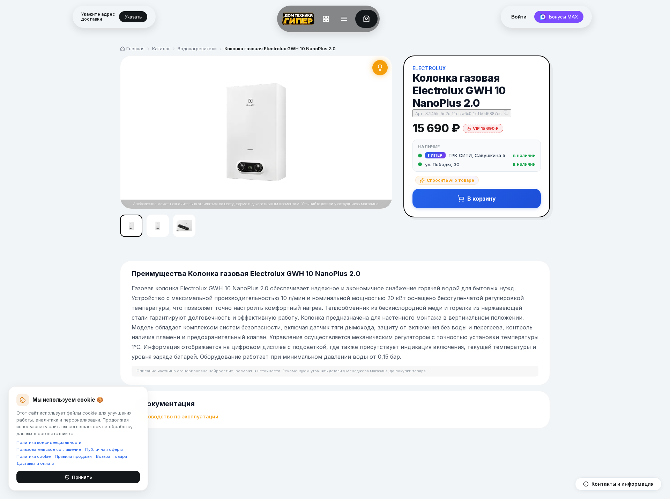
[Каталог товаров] (326, 18)
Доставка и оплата (35, 463)
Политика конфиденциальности (48, 442)
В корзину (481, 198)
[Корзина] (366, 19)
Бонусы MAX (563, 17)
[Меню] (344, 18)
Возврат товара (111, 456)
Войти (519, 17)
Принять (82, 477)
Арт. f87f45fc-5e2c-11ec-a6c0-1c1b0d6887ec (458, 113)
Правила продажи (73, 456)
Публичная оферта (104, 449)
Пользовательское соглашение (48, 449)
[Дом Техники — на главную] (297, 19)
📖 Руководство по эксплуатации (175, 416)
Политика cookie (33, 456)
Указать (133, 17)
